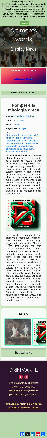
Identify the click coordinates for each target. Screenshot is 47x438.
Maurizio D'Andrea (24, 116)
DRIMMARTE (23, 370)
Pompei (23, 128)
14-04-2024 (18, 120)
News (16, 124)
